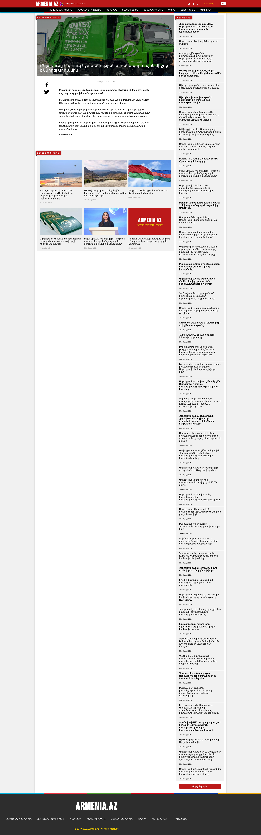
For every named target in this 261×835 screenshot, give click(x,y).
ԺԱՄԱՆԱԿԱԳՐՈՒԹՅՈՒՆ (51, 819)
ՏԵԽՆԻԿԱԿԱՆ (160, 819)
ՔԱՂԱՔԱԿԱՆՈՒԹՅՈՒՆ (19, 819)
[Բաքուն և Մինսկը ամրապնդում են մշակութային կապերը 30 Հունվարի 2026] (150, 158)
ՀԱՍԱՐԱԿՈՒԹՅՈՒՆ (122, 819)
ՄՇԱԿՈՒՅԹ (180, 819)
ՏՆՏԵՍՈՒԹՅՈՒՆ (96, 819)
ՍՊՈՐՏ (142, 819)
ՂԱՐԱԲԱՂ (75, 819)
